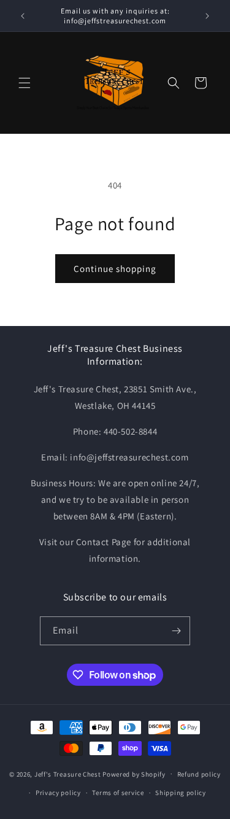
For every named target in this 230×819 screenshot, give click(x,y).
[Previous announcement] (22, 15)
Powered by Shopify (134, 773)
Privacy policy (58, 792)
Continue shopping (115, 268)
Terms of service (118, 792)
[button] (24, 82)
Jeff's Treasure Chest (67, 773)
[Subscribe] (176, 630)
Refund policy (199, 774)
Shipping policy (180, 792)
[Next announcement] (207, 15)
